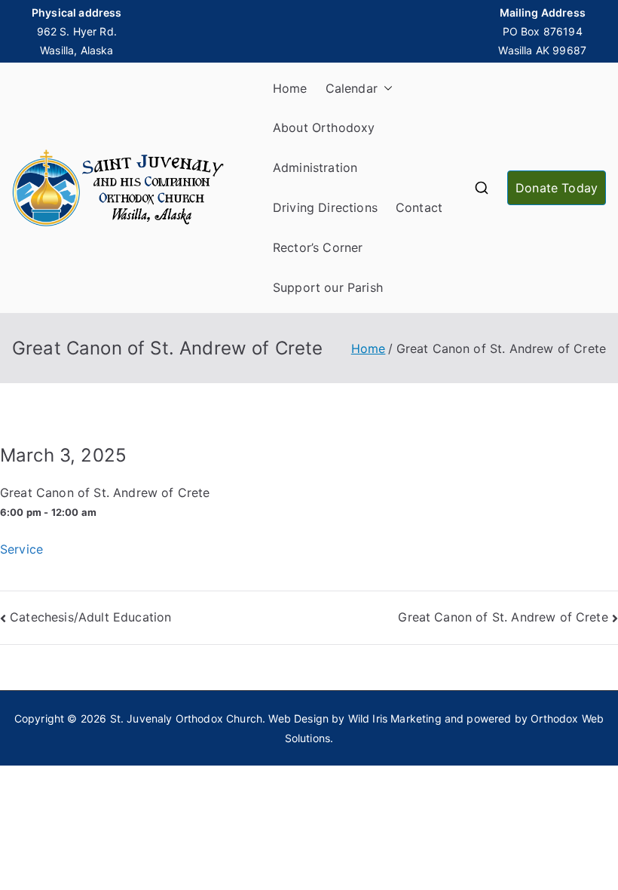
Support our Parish (328, 287)
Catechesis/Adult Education (90, 617)
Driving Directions (325, 207)
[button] (385, 89)
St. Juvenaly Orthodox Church (186, 718)
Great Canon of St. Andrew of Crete (502, 617)
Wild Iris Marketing (395, 718)
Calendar (352, 88)
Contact (419, 207)
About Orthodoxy (324, 127)
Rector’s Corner (318, 247)
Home (290, 88)
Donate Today (557, 187)
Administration (315, 167)
